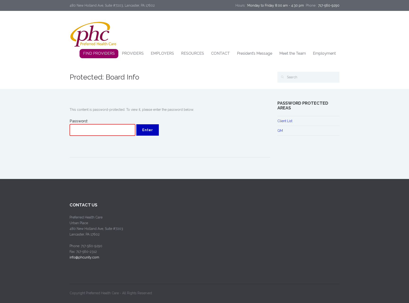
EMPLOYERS (162, 53)
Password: (79, 121)
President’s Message (254, 53)
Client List (284, 121)
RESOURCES (192, 53)
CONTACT (220, 53)
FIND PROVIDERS (99, 53)
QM (280, 131)
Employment (324, 53)
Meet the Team (292, 53)
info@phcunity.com (84, 257)
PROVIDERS (133, 53)
